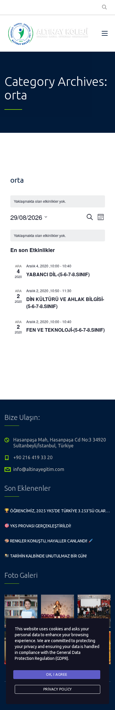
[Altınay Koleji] (48, 33)
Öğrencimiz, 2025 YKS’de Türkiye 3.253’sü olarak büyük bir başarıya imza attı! (60, 510)
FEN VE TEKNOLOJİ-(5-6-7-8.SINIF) (65, 329)
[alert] (57, 236)
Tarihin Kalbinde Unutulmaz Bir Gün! (48, 556)
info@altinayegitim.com (38, 469)
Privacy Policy (57, 689)
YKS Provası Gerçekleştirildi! (40, 525)
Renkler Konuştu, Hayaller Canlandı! (48, 541)
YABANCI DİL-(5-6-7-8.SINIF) (58, 274)
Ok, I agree (57, 674)
